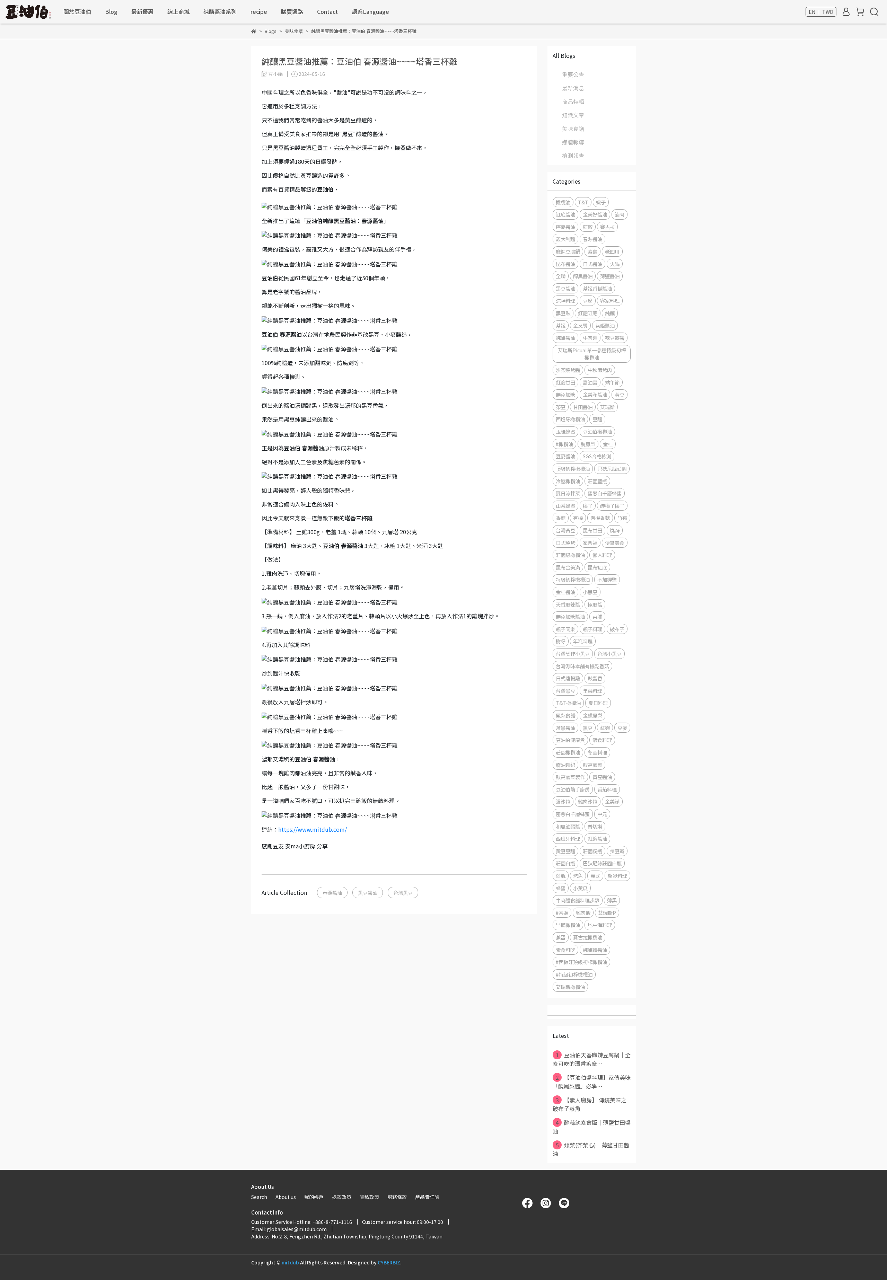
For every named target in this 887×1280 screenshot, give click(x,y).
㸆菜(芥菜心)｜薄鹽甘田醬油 (591, 1149)
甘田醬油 (582, 407)
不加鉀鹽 (607, 579)
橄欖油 (563, 202)
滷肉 (619, 214)
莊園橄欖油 (568, 752)
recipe (259, 11)
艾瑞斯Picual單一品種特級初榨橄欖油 (592, 353)
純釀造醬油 (595, 949)
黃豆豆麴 (565, 851)
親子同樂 (565, 629)
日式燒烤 (565, 542)
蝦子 (601, 202)
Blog (111, 11)
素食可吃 (565, 949)
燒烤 (615, 530)
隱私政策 (369, 1196)
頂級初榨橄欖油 (573, 468)
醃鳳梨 (588, 444)
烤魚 (578, 875)
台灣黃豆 (565, 530)
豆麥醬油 (565, 456)
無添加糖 (565, 394)
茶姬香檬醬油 (597, 288)
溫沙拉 (563, 801)
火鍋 (615, 263)
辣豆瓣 (617, 851)
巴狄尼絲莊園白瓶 (602, 863)
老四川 (612, 251)
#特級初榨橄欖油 (574, 974)
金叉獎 (580, 325)
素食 (592, 251)
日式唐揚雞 (568, 678)
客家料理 (610, 300)
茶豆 (560, 407)
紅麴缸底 (587, 313)
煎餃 (587, 226)
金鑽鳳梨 (592, 715)
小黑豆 (590, 591)
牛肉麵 (590, 337)
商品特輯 (573, 101)
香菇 (560, 517)
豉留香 (595, 678)
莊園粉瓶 (592, 851)
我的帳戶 (314, 1196)
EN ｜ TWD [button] (821, 12)
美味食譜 (573, 128)
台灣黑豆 (403, 892)
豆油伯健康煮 (570, 739)
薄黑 (612, 900)
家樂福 (590, 542)
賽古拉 (607, 226)
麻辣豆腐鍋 (568, 251)
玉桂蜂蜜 (565, 431)
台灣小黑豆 (609, 653)
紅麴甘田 (565, 382)
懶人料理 (602, 554)
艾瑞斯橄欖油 (570, 986)
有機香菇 (600, 517)
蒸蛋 (560, 937)
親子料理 (592, 629)
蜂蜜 (560, 888)
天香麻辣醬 (568, 604)
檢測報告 (573, 155)
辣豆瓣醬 (614, 337)
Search (259, 1196)
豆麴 (597, 419)
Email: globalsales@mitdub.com (289, 1229)
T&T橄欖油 (568, 702)
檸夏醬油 (565, 226)
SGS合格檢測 (597, 456)
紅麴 (605, 727)
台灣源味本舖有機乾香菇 (582, 666)
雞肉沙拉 (587, 801)
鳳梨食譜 (565, 715)
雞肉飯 (583, 912)
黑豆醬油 (367, 892)
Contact (327, 11)
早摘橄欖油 (568, 924)
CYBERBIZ (389, 1262)
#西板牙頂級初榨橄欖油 (581, 961)
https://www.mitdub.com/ (312, 829)
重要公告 (573, 74)
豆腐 (587, 300)
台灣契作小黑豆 (573, 653)
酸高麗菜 (592, 764)
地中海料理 (600, 924)
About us (285, 1196)
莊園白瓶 (565, 863)
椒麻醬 (595, 604)
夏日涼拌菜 (568, 493)
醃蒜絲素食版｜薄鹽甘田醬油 (592, 1126)
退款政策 (341, 1196)
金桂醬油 (565, 591)
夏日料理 (598, 702)
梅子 (587, 505)
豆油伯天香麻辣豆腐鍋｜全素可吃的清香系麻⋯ (592, 1059)
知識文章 (573, 115)
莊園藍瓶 (597, 481)
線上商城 (178, 11)
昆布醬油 (565, 263)
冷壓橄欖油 (568, 481)
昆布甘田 (592, 530)
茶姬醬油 (605, 325)
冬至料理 (597, 752)
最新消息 (573, 88)
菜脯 (597, 616)
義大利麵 (565, 238)
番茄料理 (607, 789)
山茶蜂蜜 (565, 505)
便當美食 (614, 542)
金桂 (608, 444)
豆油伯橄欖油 (597, 431)
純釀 (610, 313)
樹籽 (560, 641)
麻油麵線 (565, 764)
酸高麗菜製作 (570, 776)
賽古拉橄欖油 (587, 937)
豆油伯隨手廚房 (573, 789)
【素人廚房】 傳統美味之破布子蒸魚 (589, 1104)
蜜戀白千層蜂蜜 (605, 493)
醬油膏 (590, 382)
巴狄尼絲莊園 (611, 468)
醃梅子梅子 (612, 505)
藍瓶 (560, 875)
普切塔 (595, 826)
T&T (583, 202)
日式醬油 (592, 263)
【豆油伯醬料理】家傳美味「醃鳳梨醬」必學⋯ (592, 1081)
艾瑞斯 (607, 407)
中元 (602, 814)
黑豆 (587, 727)
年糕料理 (582, 641)
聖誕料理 (617, 875)
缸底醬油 (565, 214)
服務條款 (397, 1196)
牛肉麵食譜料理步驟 (577, 900)
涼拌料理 (565, 300)
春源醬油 (332, 892)
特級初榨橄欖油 (573, 579)
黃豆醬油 (602, 776)
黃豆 (619, 394)
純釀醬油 (565, 337)
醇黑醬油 (582, 276)
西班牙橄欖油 (570, 419)
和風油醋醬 (568, 826)
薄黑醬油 (565, 727)
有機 (578, 517)
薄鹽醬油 (610, 276)
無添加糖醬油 (570, 616)
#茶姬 (562, 912)
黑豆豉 (563, 313)
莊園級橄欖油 (570, 554)
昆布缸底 (597, 567)
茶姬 (560, 325)
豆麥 (622, 727)
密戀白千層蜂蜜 (573, 814)
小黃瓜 (580, 888)
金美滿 (612, 801)
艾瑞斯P (607, 912)
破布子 (617, 629)
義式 (595, 875)
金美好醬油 (595, 214)
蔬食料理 (602, 739)
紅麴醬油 (597, 838)
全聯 (560, 276)
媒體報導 (573, 142)
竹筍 (622, 517)
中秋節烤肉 (600, 369)
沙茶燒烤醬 (568, 369)
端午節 (612, 382)
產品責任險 (427, 1196)
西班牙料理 (568, 838)
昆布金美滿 (568, 567)
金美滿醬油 (595, 394)
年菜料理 (592, 690)
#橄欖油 (564, 444)
